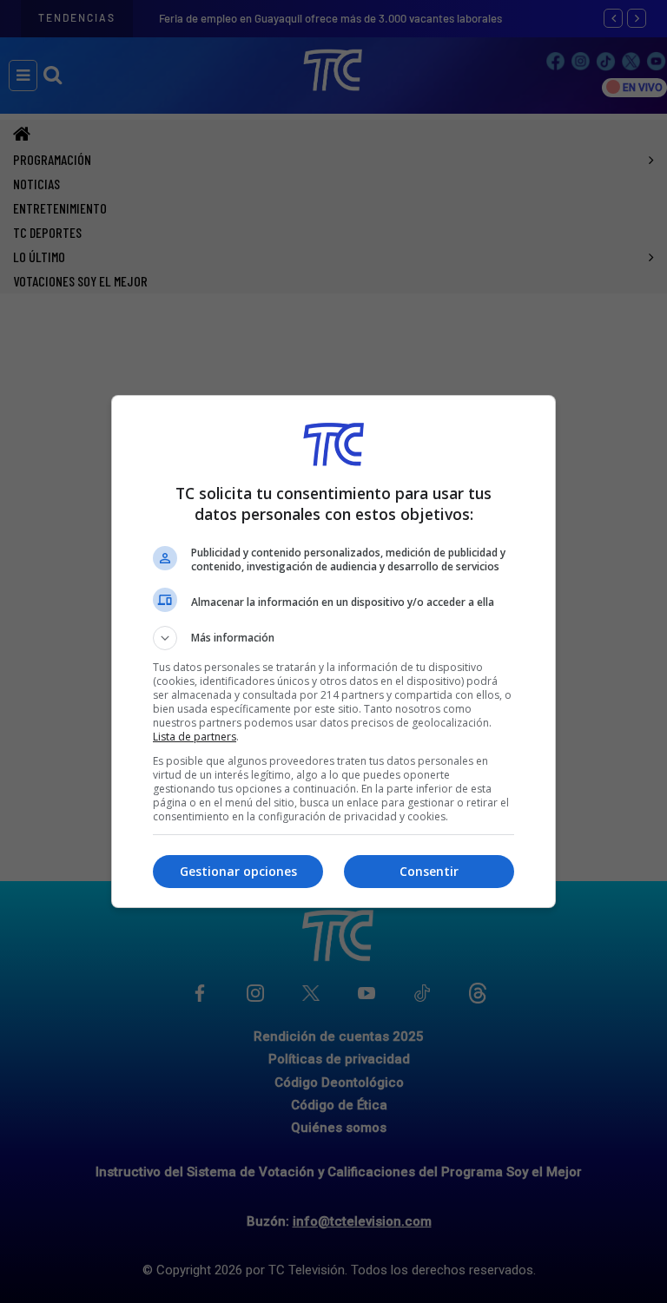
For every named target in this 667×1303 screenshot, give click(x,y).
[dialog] (333, 651)
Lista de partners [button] (194, 736)
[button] (333, 638)
